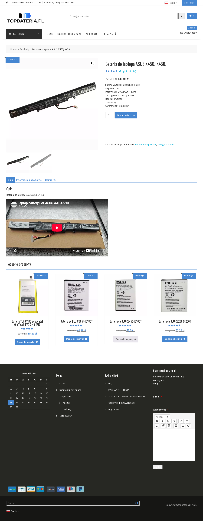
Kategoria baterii (165, 144)
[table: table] (175, 425)
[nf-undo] (182, 425)
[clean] (174, 421)
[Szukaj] (181, 16)
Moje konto (189, 2)
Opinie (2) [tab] (50, 179)
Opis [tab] (10, 179)
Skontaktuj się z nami (69, 33)
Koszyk (66, 402)
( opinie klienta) (127, 71)
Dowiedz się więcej (126, 339)
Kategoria (18, 33)
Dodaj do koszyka (126, 115)
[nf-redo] (188, 425)
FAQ (110, 383)
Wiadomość (160, 409)
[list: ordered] (180, 421)
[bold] (156, 421)
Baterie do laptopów (145, 144)
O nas (50, 33)
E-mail (157, 396)
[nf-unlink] (168, 425)
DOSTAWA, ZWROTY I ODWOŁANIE (126, 396)
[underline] (168, 421)
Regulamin (113, 409)
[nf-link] (163, 425)
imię (155, 383)
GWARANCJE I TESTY (118, 389)
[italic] (162, 421)
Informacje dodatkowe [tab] (29, 179)
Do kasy (67, 409)
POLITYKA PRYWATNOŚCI (121, 402)
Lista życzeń (109, 33)
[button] (92, 63)
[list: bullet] (186, 421)
